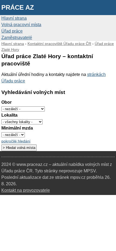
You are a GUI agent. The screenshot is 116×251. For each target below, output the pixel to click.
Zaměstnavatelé (16, 37)
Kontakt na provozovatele (25, 190)
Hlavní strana (14, 18)
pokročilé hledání (15, 141)
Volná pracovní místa (21, 24)
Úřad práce (12, 31)
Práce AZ (17, 7)
